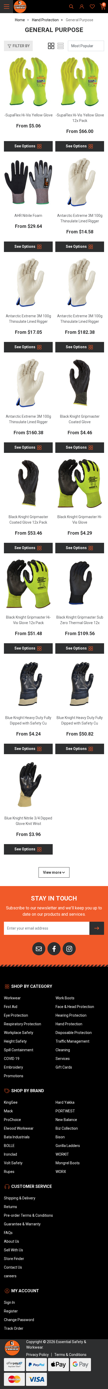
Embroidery (13, 1067)
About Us (11, 1241)
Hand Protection (69, 1024)
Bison (60, 1137)
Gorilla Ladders (68, 1146)
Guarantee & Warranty (22, 1224)
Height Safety (15, 1041)
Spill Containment (18, 1050)
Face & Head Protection (75, 1007)
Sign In (9, 1302)
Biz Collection (67, 1128)
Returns (10, 1207)
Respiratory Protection (22, 1024)
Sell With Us (13, 1250)
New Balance (66, 1120)
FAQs (8, 1233)
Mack (8, 1111)
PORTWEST (65, 1111)
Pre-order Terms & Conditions (28, 1215)
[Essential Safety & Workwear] (19, 6)
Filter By (21, 46)
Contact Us (13, 1267)
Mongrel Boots (68, 1163)
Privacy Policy (37, 1354)
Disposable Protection (74, 1033)
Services (63, 1059)
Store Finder (14, 1259)
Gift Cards (64, 1067)
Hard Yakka (65, 1102)
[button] (18, 46)
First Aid (10, 1007)
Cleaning (63, 1050)
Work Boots (65, 998)
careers (10, 1276)
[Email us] (38, 948)
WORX (61, 1172)
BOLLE (9, 1146)
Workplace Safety (18, 1033)
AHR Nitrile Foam (28, 215)
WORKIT (62, 1154)
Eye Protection (16, 1015)
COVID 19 (11, 1059)
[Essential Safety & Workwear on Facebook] (54, 948)
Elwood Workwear (19, 1128)
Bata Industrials (17, 1137)
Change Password (19, 1320)
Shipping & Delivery (19, 1198)
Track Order (13, 1328)
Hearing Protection (71, 1015)
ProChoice (12, 1120)
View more (52, 872)
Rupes (9, 1172)
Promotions (13, 1076)
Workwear (12, 998)
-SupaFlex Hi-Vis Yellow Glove (28, 115)
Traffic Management (72, 1041)
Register (11, 1311)
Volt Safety (13, 1163)
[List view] (60, 46)
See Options (25, 146)
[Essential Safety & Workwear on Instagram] (69, 948)
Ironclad (10, 1154)
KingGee (11, 1102)
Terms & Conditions (70, 1354)
